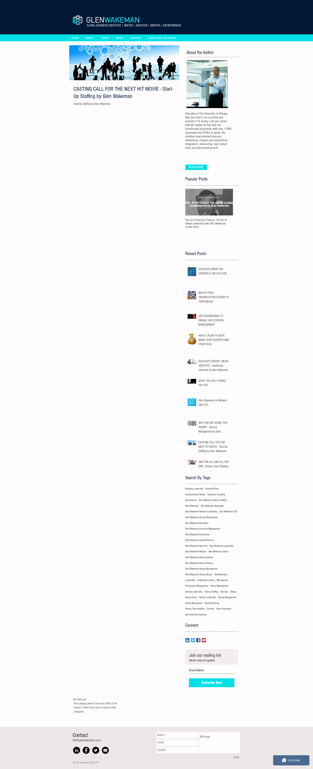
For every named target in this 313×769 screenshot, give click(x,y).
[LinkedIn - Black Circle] (76, 750)
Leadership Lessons (206, 580)
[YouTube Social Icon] (204, 640)
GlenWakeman (220, 574)
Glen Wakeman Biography (212, 506)
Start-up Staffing (211, 591)
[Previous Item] (191, 202)
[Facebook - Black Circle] (86, 750)
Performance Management (196, 586)
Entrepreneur (191, 500)
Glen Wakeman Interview (196, 546)
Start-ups (224, 591)
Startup (233, 591)
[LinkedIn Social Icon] (187, 640)
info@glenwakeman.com (87, 740)
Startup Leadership (207, 597)
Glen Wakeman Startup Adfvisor (199, 557)
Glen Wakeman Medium (195, 551)
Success (210, 608)
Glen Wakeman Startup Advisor (199, 563)
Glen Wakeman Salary (218, 551)
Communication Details (195, 494)
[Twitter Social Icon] (193, 640)
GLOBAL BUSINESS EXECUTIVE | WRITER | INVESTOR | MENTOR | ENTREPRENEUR (134, 25)
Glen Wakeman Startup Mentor (198, 574)
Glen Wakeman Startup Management (201, 568)
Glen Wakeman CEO (228, 511)
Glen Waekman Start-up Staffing (213, 500)
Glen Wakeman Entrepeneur (197, 534)
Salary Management (219, 586)
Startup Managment (194, 603)
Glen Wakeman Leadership (221, 546)
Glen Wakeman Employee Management (202, 528)
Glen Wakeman (192, 506)
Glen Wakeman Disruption (196, 523)
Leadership (190, 580)
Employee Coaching (216, 494)
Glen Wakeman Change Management (201, 517)
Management (222, 580)
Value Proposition (223, 608)
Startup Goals (191, 597)
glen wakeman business (195, 614)
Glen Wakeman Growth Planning (199, 540)
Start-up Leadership (193, 591)
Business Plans (212, 488)
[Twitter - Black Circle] (95, 750)
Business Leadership (194, 488)
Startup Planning (212, 603)
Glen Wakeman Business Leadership (201, 511)
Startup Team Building (195, 608)
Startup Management (227, 597)
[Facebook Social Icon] (198, 640)
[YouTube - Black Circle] (105, 750)
